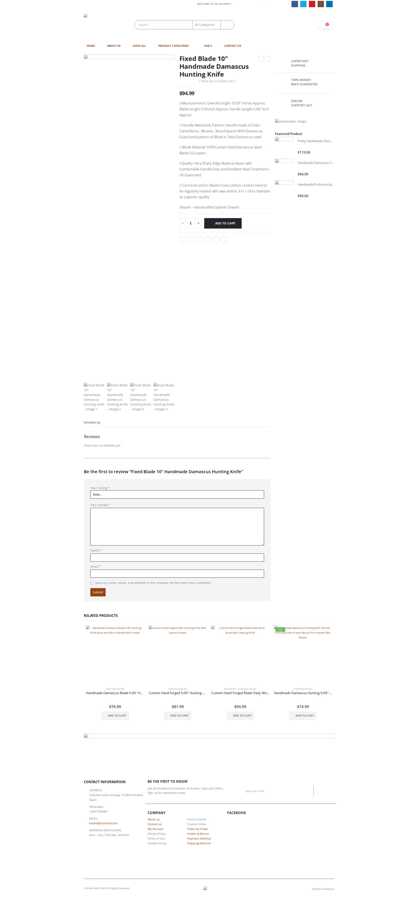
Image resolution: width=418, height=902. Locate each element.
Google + (207, 239)
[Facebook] (295, 4)
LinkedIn (199, 239)
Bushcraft (230, 688)
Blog (263, 3)
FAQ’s (208, 46)
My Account (246, 3)
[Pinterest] (312, 4)
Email (223, 239)
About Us (114, 46)
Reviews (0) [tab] (92, 422)
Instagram (107, 849)
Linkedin (117, 849)
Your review (100, 505)
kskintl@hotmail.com (103, 823)
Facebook (182, 239)
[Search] (227, 24)
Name (96, 550)
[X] (303, 4)
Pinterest (215, 239)
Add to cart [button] (117, 715)
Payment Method (199, 838)
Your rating (100, 488)
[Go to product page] (284, 146)
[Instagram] (321, 4)
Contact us (155, 824)
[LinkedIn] (329, 4)
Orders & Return (198, 834)
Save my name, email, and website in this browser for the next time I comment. (153, 583)
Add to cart (225, 223)
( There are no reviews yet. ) (217, 81)
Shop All (139, 46)
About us (154, 819)
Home (91, 46)
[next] (268, 59)
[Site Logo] (95, 25)
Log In (282, 3)
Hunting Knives (115, 688)
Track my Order (197, 829)
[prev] (261, 59)
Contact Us (232, 46)
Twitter (190, 239)
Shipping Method (198, 843)
